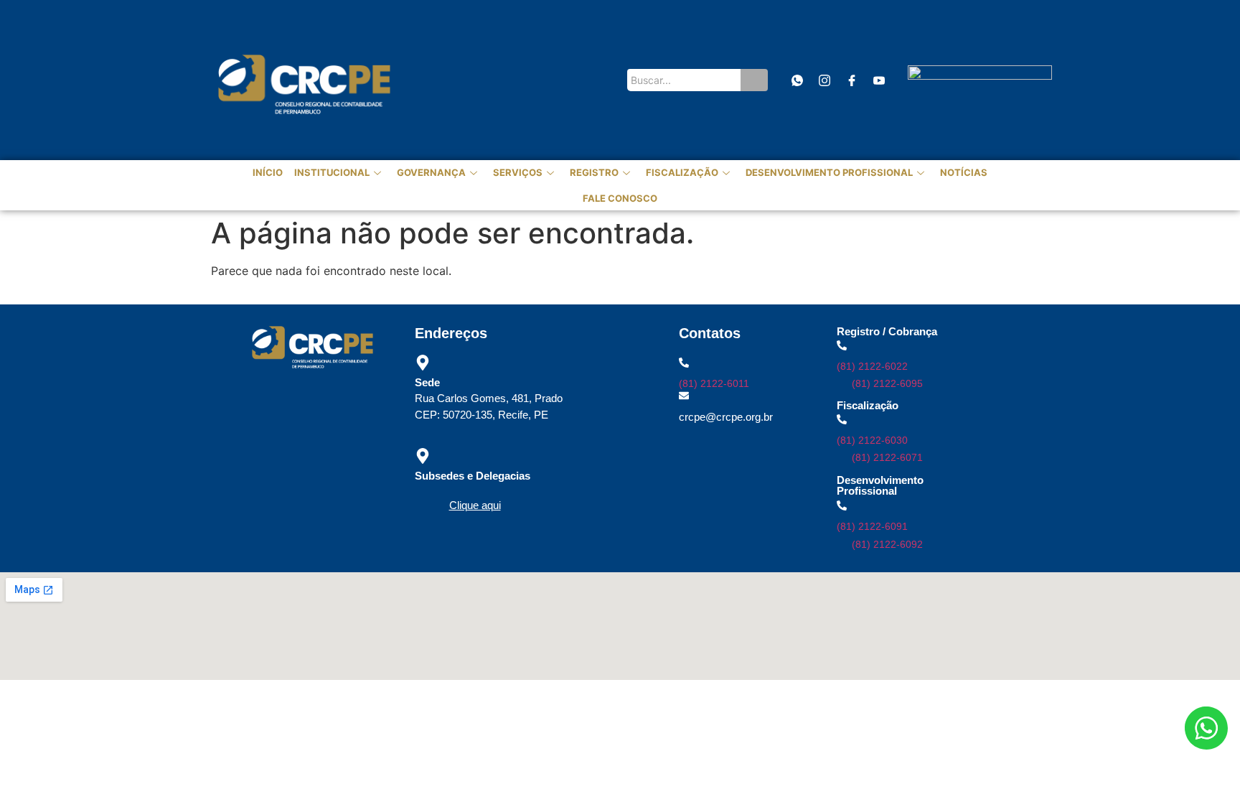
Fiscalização (682, 172)
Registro (594, 172)
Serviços (517, 172)
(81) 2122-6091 (872, 526)
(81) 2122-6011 (714, 383)
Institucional (332, 172)
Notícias (963, 172)
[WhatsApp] (797, 80)
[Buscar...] (754, 80)
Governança (431, 172)
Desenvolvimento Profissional (829, 172)
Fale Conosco (620, 198)
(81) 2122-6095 (887, 383)
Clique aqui (475, 505)
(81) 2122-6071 (887, 457)
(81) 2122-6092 (887, 544)
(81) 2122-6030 (872, 440)
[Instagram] (824, 80)
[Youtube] (879, 80)
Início (268, 172)
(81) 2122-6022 (872, 366)
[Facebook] (851, 80)
